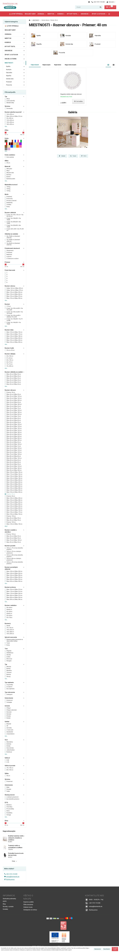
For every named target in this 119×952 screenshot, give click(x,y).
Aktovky (9, 666)
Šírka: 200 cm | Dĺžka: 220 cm (14, 579)
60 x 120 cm (10, 360)
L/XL (8, 762)
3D (7, 726)
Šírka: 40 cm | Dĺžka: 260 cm (14, 438)
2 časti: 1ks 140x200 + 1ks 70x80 (14, 219)
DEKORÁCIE (84, 14)
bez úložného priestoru (13, 799)
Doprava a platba (28, 902)
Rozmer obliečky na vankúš (14, 372)
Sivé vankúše (10, 157)
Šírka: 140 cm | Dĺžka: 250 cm (14, 484)
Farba (6, 138)
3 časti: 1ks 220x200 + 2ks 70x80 (14, 226)
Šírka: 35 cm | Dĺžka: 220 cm (14, 414)
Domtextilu (10, 108)
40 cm (8, 775)
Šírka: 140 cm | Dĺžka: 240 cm (14, 498)
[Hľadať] (100, 7)
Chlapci (9, 708)
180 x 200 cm (10, 124)
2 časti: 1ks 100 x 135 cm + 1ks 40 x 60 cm (15, 215)
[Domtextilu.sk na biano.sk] (63, 925)
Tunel (8, 643)
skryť (6, 526)
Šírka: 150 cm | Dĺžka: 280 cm (14, 500)
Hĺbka (6, 161)
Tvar (6, 648)
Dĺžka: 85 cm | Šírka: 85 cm (14, 460)
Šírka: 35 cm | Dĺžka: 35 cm (14, 406)
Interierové (10, 700)
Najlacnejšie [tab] (46, 65)
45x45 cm (9, 613)
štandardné (10, 732)
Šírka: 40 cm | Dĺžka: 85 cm (14, 420)
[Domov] (11, 5)
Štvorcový (9, 658)
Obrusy (9, 676)
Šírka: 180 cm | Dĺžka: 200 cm (14, 577)
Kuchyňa (8, 69)
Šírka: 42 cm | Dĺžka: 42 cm (14, 378)
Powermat (9, 781)
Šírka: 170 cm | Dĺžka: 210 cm (14, 591)
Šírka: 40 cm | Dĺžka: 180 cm (14, 432)
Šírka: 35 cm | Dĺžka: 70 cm (14, 408)
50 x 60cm (9, 615)
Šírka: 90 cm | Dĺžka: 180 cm (14, 468)
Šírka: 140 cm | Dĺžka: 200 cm (14, 480)
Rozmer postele (10, 546)
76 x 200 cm (10, 366)
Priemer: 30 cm (11, 392)
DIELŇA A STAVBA (10, 59)
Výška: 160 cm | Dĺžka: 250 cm (15, 288)
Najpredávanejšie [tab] (70, 65)
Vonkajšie (9, 702)
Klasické (9, 724)
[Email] (89, 2)
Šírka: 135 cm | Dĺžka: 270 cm (14, 296)
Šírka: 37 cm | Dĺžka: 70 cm (14, 416)
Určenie (7, 706)
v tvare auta (10, 730)
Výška (7, 773)
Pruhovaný (10, 198)
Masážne (9, 670)
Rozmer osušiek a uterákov (11, 531)
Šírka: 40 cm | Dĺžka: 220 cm (14, 436)
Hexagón (9, 660)
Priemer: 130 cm (11, 516)
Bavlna (8, 176)
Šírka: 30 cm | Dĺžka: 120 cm (14, 396)
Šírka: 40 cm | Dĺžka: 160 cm (14, 430)
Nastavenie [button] (98, 949)
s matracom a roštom (13, 258)
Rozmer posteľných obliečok (11, 568)
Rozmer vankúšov (11, 605)
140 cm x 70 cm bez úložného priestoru (15, 548)
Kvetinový (9, 752)
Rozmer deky (9, 330)
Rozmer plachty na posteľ (13, 112)
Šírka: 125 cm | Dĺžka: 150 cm (14, 332)
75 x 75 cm (10, 364)
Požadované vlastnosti (12, 248)
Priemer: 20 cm (11, 496)
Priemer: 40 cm (11, 494)
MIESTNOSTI (9, 63)
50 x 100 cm (10, 356)
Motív (6, 194)
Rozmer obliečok (10, 212)
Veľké (8, 791)
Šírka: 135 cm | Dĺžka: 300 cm (14, 298)
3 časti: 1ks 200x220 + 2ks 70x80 (14, 222)
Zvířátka (9, 204)
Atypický (9, 650)
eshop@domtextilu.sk (12, 876)
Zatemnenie (9, 785)
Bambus (9, 174)
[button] (114, 7)
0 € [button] (110, 7)
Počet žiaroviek (10, 270)
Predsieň (9, 82)
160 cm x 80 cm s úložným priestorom (14, 559)
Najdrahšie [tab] (57, 65)
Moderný (9, 805)
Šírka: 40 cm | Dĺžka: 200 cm (14, 434)
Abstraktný (10, 742)
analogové (9, 694)
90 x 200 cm (10, 118)
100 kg (8, 186)
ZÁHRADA (40, 14)
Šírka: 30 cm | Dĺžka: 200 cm (14, 400)
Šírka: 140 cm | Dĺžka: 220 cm (14, 482)
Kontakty (5, 909)
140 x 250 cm (10, 629)
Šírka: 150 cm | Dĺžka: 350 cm (14, 502)
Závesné (9, 672)
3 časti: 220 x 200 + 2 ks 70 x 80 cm (15, 229)
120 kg (8, 190)
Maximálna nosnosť (11, 184)
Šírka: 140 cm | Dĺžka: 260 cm (14, 486)
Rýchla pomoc (10, 879)
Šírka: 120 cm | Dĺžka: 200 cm (14, 508)
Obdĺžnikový (10, 652)
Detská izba (9, 79)
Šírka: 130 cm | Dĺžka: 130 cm (14, 524)
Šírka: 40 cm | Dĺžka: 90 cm (14, 422)
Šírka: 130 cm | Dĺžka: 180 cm (14, 336)
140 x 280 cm (10, 631)
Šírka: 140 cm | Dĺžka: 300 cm (14, 490)
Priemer (7, 262)
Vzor (6, 740)
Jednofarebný (10, 750)
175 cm (9, 306)
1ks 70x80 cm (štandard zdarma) (13, 240)
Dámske (9, 714)
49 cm (8, 163)
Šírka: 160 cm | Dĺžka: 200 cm (14, 342)
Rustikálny (9, 813)
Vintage (9, 815)
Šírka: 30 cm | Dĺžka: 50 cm (14, 374)
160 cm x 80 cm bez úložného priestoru (15, 555)
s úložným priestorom (13, 797)
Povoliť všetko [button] (115, 949)
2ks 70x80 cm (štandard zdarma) (13, 236)
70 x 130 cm (10, 627)
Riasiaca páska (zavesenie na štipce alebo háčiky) (15, 640)
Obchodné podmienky (9, 898)
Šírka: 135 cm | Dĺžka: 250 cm (14, 292)
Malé (8, 787)
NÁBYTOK (50, 14)
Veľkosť (7, 758)
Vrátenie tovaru (27, 907)
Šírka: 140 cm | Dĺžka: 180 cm (14, 478)
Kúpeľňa (8, 75)
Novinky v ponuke (8, 906)
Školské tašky (10, 102)
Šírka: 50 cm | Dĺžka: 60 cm (14, 384)
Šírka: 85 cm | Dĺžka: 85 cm (14, 462)
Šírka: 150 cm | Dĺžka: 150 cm (14, 514)
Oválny (8, 656)
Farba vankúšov (10, 155)
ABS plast (9, 168)
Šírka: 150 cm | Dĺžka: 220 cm (14, 340)
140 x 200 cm (10, 122)
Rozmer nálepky (10, 354)
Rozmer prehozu (10, 587)
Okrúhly (9, 654)
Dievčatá (9, 712)
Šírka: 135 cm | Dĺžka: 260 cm (14, 294)
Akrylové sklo (10, 172)
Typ (6, 96)
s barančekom (10, 734)
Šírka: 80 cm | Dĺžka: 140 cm (14, 458)
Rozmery (8, 623)
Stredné (9, 789)
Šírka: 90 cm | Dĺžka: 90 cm (14, 464)
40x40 (8, 625)
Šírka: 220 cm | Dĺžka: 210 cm (14, 116)
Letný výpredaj (11, 100)
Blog (4, 904)
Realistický (9, 202)
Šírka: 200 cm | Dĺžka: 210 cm (14, 595)
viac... (6, 126)
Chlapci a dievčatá (12, 710)
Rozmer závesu (10, 286)
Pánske (9, 716)
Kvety (8, 206)
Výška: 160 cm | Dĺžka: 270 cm (15, 290)
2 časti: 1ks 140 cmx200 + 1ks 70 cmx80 (15, 309)
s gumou (9, 256)
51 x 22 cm (10, 358)
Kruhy (8, 645)
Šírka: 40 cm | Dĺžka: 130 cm (14, 426)
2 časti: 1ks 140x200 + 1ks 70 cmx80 (14, 319)
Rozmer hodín (9, 348)
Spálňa (8, 66)
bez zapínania (10, 688)
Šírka (6, 821)
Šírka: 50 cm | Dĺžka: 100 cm (14, 448)
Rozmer (7, 304)
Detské (8, 718)
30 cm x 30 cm (11, 350)
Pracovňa (9, 85)
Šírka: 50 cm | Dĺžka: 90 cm (14, 538)
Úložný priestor (10, 795)
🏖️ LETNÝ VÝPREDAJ (16, 14)
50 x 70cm (9, 617)
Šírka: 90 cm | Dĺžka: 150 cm (14, 466)
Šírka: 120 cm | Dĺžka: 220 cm (14, 506)
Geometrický (10, 748)
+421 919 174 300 (11, 874)
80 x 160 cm (10, 770)
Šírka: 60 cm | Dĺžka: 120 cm (14, 452)
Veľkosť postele (10, 765)
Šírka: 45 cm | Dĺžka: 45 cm (14, 380)
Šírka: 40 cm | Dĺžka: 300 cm (14, 440)
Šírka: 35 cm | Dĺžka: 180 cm (14, 412)
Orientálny (9, 807)
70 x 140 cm (10, 768)
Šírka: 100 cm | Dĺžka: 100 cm (14, 472)
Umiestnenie (9, 698)
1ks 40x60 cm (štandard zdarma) (13, 244)
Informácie (9, 895)
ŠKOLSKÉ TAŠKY (30, 14)
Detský (8, 746)
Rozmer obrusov (10, 390)
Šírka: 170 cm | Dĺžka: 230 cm (14, 593)
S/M (8, 760)
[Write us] (86, 910)
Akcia (8, 98)
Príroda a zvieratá (11, 200)
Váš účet (111, 2)
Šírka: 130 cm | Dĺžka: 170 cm (14, 334)
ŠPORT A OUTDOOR (98, 14)
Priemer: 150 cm (11, 522)
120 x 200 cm (10, 120)
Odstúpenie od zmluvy (30, 910)
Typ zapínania (9, 682)
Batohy (9, 668)
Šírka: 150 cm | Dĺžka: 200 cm (14, 338)
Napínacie (9, 254)
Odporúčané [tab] (35, 65)
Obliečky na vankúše (11, 234)
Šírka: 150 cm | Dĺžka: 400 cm (14, 504)
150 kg (8, 188)
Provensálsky (10, 809)
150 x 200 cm (10, 633)
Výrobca (7, 106)
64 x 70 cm (10, 362)
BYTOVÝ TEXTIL (72, 14)
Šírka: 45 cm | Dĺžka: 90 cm (14, 518)
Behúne (9, 674)
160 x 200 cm (10, 114)
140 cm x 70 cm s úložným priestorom (14, 552)
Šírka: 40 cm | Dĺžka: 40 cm (14, 376)
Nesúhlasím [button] (106, 949)
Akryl (8, 170)
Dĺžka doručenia (28, 904)
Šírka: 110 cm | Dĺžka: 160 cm (14, 474)
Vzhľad (7, 721)
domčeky (9, 728)
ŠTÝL (6, 802)
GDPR (4, 901)
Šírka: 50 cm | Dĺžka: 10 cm (14, 446)
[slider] (5, 132)
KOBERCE (60, 14)
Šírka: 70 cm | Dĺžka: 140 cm (14, 454)
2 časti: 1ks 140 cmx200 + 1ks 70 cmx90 (15, 312)
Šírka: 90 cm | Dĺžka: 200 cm (14, 470)
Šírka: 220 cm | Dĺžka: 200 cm (14, 581)
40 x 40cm (9, 607)
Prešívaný (9, 196)
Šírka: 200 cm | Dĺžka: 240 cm (14, 599)
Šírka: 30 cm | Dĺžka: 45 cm (14, 394)
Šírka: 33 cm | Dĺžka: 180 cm (14, 404)
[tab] (108, 64)
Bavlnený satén (11, 178)
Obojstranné (10, 250)
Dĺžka (6, 130)
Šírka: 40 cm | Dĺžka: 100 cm (14, 424)
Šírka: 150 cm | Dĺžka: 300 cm (14, 492)
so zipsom (9, 686)
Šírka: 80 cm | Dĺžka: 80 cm (14, 456)
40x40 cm (9, 609)
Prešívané (9, 252)
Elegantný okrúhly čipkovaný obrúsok (71, 94)
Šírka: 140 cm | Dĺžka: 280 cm (14, 488)
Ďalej (13, 861)
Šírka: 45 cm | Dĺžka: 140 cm (14, 444)
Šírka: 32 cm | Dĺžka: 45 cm (14, 402)
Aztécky (9, 744)
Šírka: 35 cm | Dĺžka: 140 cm (14, 410)
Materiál (7, 166)
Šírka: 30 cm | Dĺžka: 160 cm (14, 398)
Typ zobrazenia (10, 692)
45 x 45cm (9, 611)
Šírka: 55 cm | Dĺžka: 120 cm (14, 450)
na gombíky (10, 684)
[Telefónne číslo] (86, 903)
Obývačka (9, 72)
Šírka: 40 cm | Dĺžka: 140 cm (14, 428)
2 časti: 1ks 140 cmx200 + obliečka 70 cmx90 (14, 316)
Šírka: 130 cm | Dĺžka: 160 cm (14, 510)
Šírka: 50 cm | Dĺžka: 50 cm (14, 382)
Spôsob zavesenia (11, 637)
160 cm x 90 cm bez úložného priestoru (15, 562)
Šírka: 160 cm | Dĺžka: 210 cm (14, 589)
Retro (8, 811)
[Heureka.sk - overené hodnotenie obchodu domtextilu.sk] (56, 925)
